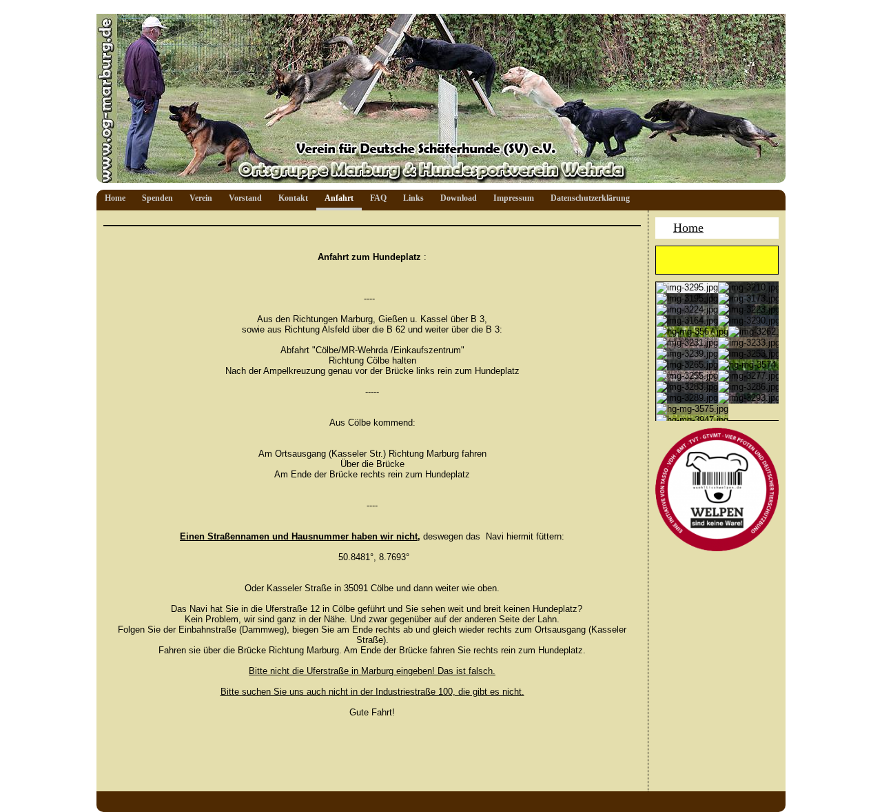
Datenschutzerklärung (590, 198)
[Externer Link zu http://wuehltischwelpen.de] (717, 548)
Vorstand (245, 198)
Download (458, 198)
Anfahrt (339, 198)
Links (413, 198)
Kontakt (293, 198)
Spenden (157, 198)
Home (115, 198)
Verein (200, 198)
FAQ (378, 198)
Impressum (513, 198)
